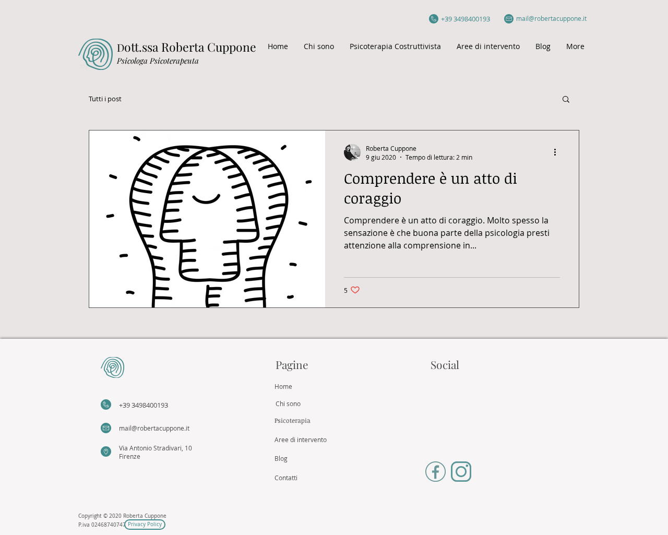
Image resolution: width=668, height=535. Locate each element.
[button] (566, 99)
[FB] (435, 471)
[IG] (461, 471)
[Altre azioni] (558, 152)
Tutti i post (105, 98)
